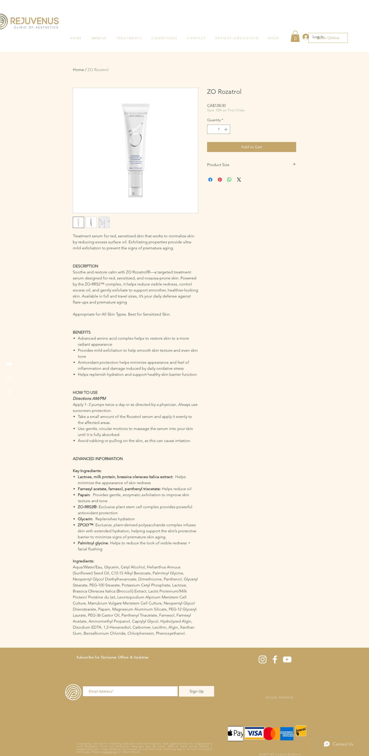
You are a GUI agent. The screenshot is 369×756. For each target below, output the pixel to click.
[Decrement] (211, 129)
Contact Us (109, 751)
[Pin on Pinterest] (220, 180)
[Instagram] (9, 378)
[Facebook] (9, 392)
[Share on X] (239, 180)
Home (78, 69)
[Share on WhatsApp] (229, 180)
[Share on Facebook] (210, 180)
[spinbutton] (218, 129)
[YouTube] (9, 364)
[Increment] (226, 129)
